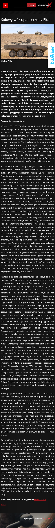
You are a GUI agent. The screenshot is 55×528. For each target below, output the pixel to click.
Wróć (3, 504)
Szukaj (31, 5)
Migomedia (47, 518)
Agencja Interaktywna (33, 518)
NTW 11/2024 (40, 499)
